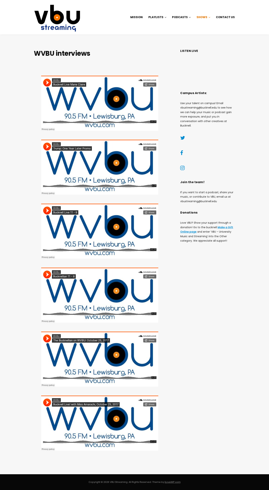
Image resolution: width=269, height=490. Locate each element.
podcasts (180, 17)
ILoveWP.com (173, 482)
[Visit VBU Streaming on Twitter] (182, 139)
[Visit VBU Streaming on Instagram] (182, 169)
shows (202, 17)
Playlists (155, 17)
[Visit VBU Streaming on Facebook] (181, 154)
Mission (136, 17)
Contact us (225, 17)
